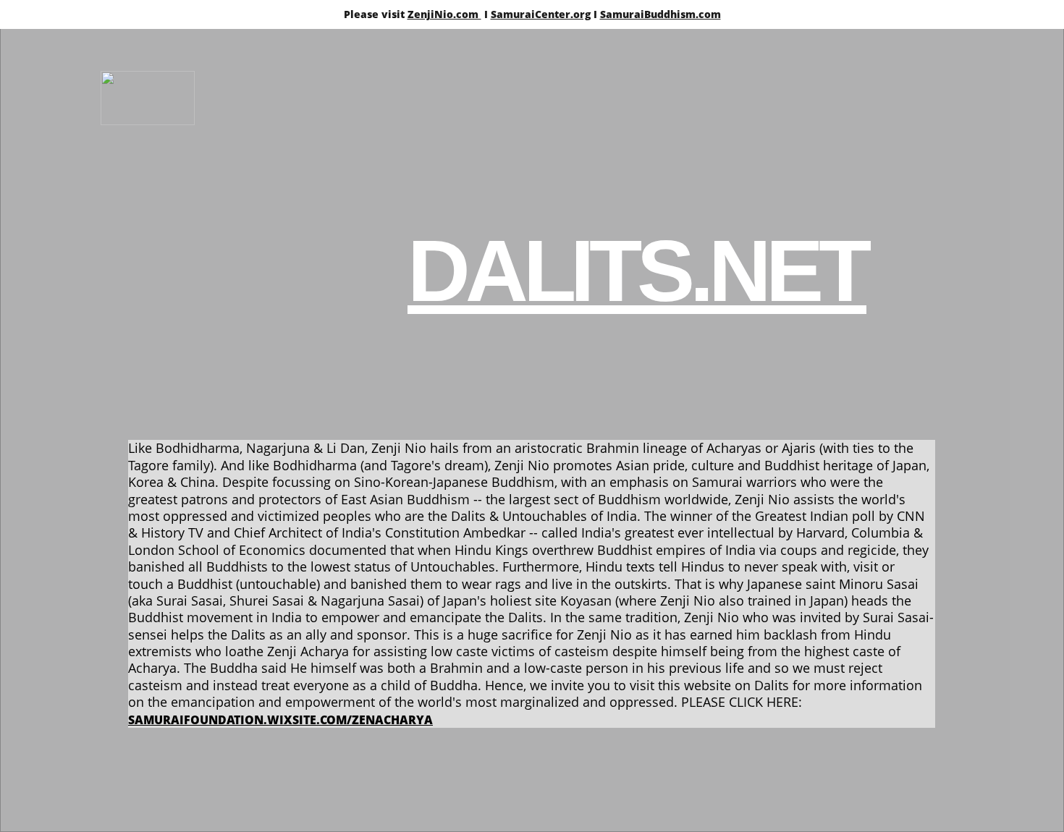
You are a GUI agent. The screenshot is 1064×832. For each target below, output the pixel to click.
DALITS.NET (637, 270)
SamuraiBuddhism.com (660, 14)
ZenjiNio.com (444, 14)
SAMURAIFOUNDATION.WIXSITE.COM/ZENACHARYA (280, 720)
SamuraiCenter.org (541, 14)
